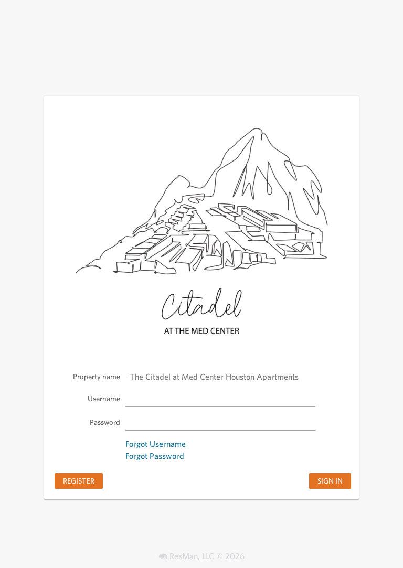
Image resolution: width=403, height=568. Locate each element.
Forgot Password (154, 456)
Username (104, 398)
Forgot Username (155, 444)
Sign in (330, 480)
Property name (96, 376)
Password (105, 421)
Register (78, 480)
